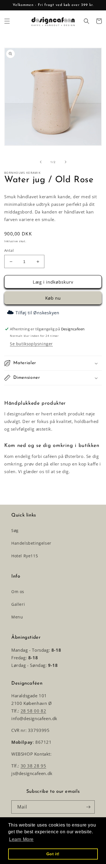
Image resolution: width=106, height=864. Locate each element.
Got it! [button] (53, 854)
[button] (7, 21)
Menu (17, 617)
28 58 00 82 (33, 711)
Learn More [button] (21, 839)
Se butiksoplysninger (31, 343)
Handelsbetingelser (31, 543)
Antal (9, 250)
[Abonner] (88, 807)
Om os (17, 591)
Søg (15, 530)
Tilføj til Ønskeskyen (37, 312)
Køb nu (53, 298)
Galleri (18, 604)
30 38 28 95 (33, 766)
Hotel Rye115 (24, 555)
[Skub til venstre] (40, 162)
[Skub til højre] (65, 162)
